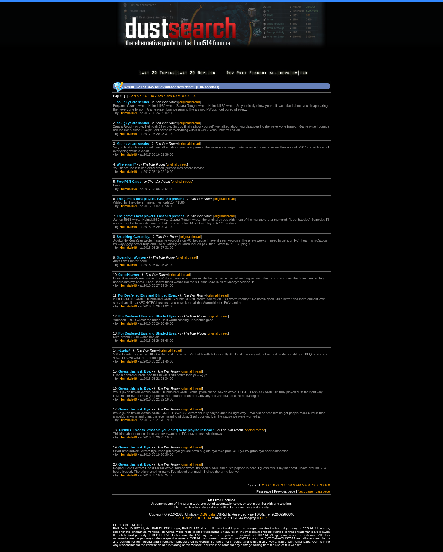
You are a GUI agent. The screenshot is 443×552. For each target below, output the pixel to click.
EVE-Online (183, 518)
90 (188, 96)
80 (184, 96)
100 (193, 96)
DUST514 (203, 518)
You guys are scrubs (133, 102)
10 (152, 96)
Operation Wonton (131, 257)
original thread (189, 102)
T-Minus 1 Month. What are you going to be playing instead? (166, 430)
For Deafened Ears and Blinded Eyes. (147, 295)
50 (170, 96)
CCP (263, 518)
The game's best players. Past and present (150, 199)
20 (157, 96)
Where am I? (126, 164)
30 (161, 96)
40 (166, 96)
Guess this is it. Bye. (134, 371)
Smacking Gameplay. (133, 237)
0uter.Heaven (128, 274)
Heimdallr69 (128, 113)
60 (175, 96)
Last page (323, 491)
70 (179, 96)
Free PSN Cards (129, 181)
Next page (305, 491)
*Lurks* (124, 350)
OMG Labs (208, 514)
